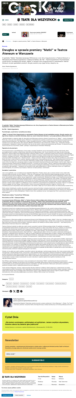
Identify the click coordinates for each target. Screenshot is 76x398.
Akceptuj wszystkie (7, 395)
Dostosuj (29, 395)
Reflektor (22, 24)
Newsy (4, 24)
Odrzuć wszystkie (19, 395)
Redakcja (40, 381)
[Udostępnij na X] (14, 291)
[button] (2, 8)
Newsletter (68, 20)
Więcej (61, 376)
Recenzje (10, 24)
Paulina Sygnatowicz (11, 66)
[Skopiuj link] (21, 291)
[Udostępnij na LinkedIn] (18, 291)
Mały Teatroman (30, 24)
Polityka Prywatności (19, 391)
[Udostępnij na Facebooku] (11, 291)
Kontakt (40, 384)
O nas (39, 378)
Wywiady (16, 24)
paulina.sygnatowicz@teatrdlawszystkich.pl (25, 300)
